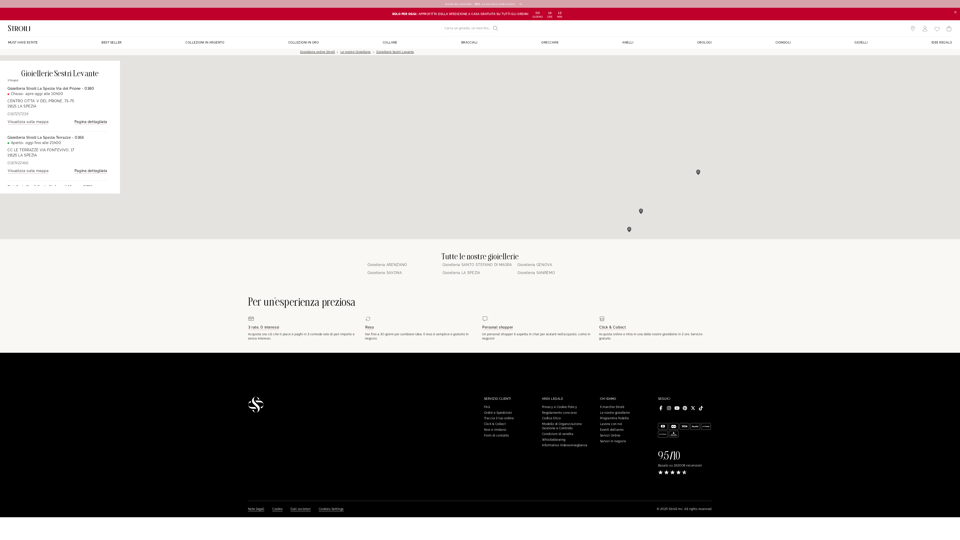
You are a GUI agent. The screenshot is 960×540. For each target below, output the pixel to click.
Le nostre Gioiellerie (355, 52)
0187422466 (18, 163)
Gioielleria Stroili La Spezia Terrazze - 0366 (46, 138)
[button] (629, 229)
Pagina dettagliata (90, 122)
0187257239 (18, 114)
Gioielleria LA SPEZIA (461, 273)
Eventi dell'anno (612, 430)
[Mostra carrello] (949, 28)
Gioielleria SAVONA (385, 273)
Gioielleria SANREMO (536, 273)
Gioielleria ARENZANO (387, 265)
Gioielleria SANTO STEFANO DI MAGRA (477, 265)
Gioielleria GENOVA (535, 265)
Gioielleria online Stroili (317, 52)
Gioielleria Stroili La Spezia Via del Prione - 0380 (51, 88)
